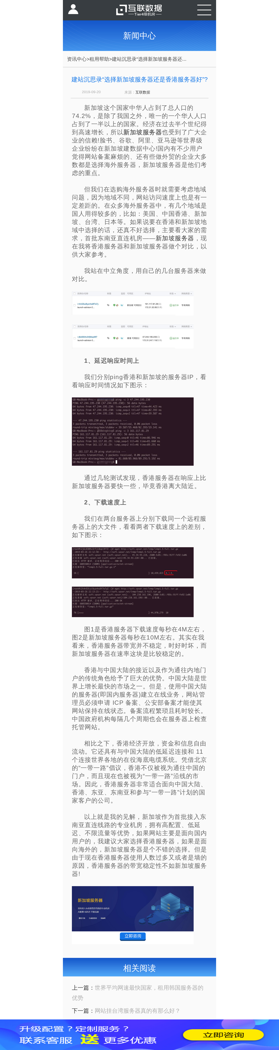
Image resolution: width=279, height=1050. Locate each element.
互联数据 (142, 92)
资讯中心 (77, 59)
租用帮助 (99, 59)
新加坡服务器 (175, 238)
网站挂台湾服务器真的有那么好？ (138, 1011)
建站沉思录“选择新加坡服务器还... (149, 59)
